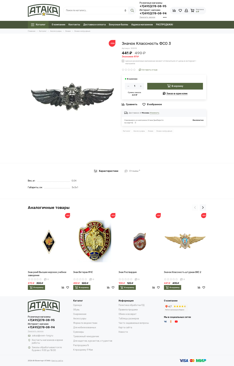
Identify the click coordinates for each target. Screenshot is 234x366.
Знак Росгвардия (128, 272)
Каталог (40, 24)
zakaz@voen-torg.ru (42, 335)
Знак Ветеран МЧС (83, 272)
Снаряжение (79, 314)
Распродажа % (81, 345)
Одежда (77, 305)
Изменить (154, 113)
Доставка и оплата (94, 24)
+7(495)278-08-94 (153, 13)
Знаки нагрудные (164, 131)
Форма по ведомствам (85, 323)
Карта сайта (125, 327)
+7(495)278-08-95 (153, 6)
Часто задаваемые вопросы (134, 323)
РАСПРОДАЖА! (164, 24)
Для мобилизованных (84, 327)
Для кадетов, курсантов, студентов (92, 341)
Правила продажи (128, 309)
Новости (123, 332)
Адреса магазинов (142, 24)
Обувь (76, 309)
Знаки (150, 131)
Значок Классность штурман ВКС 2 (182, 272)
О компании (58, 24)
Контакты (74, 24)
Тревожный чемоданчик (86, 336)
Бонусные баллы (118, 24)
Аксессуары (139, 131)
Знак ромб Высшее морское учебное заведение (47, 274)
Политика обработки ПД (132, 305)
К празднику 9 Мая (83, 349)
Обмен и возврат (128, 314)
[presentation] (195, 207)
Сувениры (78, 332)
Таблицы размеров (129, 318)
